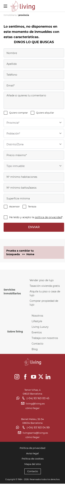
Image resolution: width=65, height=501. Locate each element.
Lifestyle (37, 321)
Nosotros (37, 315)
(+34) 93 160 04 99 (38, 427)
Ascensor (14, 206)
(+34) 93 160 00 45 (38, 398)
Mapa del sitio (32, 464)
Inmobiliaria (10, 15)
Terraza (32, 206)
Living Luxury (40, 326)
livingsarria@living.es (35, 432)
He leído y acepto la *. (36, 217)
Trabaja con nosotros (45, 338)
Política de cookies (33, 458)
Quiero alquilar (45, 112)
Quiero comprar (18, 112)
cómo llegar (32, 408)
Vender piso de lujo (42, 280)
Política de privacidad (32, 447)
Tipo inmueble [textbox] (15, 166)
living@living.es (35, 403)
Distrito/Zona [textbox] (14, 144)
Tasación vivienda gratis (45, 285)
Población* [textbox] (13, 133)
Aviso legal (32, 453)
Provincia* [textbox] (12, 122)
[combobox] (34, 122)
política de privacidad (48, 217)
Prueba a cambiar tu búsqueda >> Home (20, 252)
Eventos (37, 332)
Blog (35, 349)
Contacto (37, 343)
